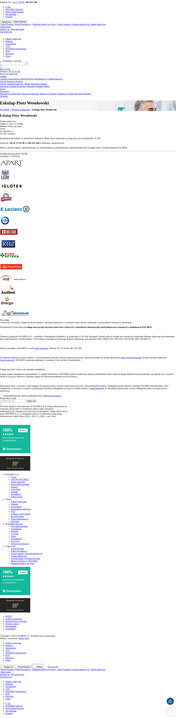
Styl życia (15, 541)
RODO (9, 616)
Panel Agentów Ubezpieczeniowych (27, 553)
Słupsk (27, 84)
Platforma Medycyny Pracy (23, 563)
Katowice (11, 81)
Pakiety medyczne (13, 39)
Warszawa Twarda (65, 94)
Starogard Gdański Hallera (38, 86)
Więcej (39, 667)
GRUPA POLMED (19, 479)
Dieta (13, 536)
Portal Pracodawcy (19, 551)
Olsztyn (3, 84)
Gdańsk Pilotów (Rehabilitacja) (33, 79)
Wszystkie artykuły (19, 526)
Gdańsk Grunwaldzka (9, 79)
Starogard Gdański (39, 84)
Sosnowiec (19, 84)
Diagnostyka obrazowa (21, 509)
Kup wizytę (5, 69)
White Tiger (24, 638)
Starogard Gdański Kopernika (13, 86)
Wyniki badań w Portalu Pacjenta (25, 558)
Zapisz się (31, 401)
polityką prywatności (52, 396)
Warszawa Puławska (30, 94)
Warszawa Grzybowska (10, 94)
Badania (9, 41)
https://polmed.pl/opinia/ (131, 357)
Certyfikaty (16, 489)
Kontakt (9, 17)
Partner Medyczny (19, 556)
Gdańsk (3, 76)
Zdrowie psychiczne (20, 544)
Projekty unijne (12, 624)
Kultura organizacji (14, 619)
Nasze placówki (18, 482)
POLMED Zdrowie (14, 9)
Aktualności (16, 529)
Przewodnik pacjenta (20, 484)
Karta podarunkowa (19, 519)
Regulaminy (11, 629)
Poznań (10, 84)
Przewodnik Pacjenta (15, 12)
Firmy (8, 56)
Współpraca (16, 494)
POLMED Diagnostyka (16, 49)
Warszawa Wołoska (82, 94)
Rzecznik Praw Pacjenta (16, 621)
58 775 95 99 (18, 2)
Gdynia (3, 81)
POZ (8, 51)
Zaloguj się (5, 22)
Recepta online (17, 516)
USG (8, 46)
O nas (8, 7)
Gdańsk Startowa (54, 79)
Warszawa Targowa (48, 94)
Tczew (3, 89)
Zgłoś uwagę (16, 497)
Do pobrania (11, 14)
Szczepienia (11, 44)
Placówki (10, 54)
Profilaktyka (16, 539)
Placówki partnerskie (21, 110)
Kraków (19, 81)
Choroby (15, 534)
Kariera (14, 487)
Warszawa (4, 91)
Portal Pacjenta (19, 22)
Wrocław (4, 96)
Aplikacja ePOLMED (20, 514)
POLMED (4, 110)
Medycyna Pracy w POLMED (24, 561)
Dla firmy (15, 521)
